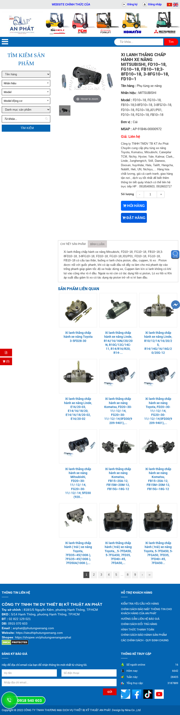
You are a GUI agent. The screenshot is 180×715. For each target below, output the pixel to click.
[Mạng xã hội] (126, 694)
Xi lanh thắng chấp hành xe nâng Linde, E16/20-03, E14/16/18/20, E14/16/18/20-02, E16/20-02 (78, 408)
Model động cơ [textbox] (13, 100)
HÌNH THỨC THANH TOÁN (137, 629)
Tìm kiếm (27, 128)
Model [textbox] (7, 92)
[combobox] (26, 83)
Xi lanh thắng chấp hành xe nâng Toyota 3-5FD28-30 (78, 336)
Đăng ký (132, 4)
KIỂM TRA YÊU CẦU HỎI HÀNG (140, 603)
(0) (7, 361)
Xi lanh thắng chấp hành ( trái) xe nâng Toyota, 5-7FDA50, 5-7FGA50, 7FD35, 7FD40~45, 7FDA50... (158, 553)
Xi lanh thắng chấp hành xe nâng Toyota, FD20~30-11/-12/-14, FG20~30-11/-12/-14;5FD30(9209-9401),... (158, 410)
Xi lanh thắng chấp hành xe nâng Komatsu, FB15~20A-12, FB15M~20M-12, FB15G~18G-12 (118, 479)
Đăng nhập (155, 4)
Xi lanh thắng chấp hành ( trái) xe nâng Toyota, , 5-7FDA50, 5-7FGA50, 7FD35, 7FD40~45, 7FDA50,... (118, 553)
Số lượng (127, 194)
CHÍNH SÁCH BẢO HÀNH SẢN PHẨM (144, 634)
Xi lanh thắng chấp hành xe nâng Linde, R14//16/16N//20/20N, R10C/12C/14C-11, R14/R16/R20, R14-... (118, 342)
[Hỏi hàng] (6, 352)
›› (149, 574)
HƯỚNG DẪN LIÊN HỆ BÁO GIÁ (140, 618)
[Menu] (5, 42)
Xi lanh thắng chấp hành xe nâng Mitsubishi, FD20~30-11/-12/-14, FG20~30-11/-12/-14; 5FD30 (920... (78, 483)
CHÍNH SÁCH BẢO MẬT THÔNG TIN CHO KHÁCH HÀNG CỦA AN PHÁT (146, 611)
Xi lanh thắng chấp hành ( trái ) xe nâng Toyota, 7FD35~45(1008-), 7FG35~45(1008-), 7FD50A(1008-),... (78, 553)
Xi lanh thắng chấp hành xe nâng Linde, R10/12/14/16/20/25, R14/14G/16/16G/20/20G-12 (158, 342)
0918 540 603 (30, 700)
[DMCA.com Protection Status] (15, 642)
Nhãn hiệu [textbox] (10, 83)
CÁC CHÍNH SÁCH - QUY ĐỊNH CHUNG (145, 640)
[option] (64, 110)
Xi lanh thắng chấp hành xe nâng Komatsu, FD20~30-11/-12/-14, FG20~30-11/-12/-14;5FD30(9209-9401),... (118, 410)
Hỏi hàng (135, 206)
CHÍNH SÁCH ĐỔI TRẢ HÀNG (139, 624)
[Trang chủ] (22, 23)
